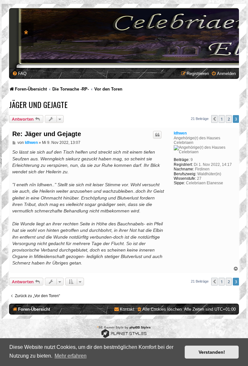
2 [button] (229, 119)
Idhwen (180, 133)
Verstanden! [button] (212, 352)
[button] (214, 119)
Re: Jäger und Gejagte (46, 133)
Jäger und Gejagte (38, 104)
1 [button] (222, 119)
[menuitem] (19, 73)
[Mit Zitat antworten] (157, 135)
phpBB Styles (140, 327)
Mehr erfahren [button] (71, 356)
